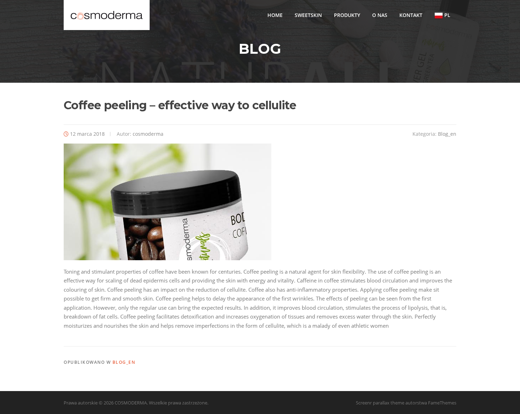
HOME (275, 15)
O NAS (379, 15)
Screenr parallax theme (380, 403)
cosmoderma (148, 133)
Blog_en (447, 133)
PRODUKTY (347, 15)
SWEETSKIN (308, 15)
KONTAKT (410, 15)
